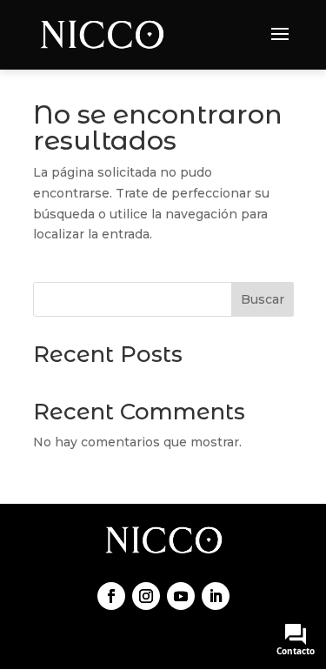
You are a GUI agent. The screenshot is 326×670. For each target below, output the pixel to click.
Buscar (262, 299)
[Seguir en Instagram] (146, 596)
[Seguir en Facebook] (111, 596)
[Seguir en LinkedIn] (216, 596)
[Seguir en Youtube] (181, 596)
